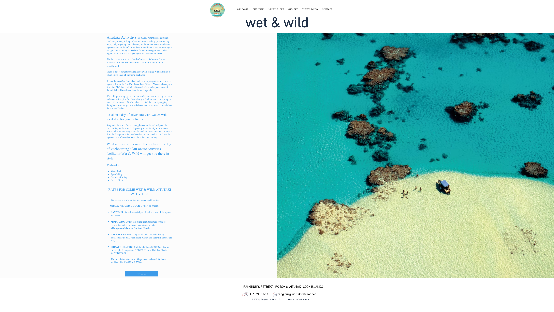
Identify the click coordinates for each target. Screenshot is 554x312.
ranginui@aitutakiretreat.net (297, 294)
